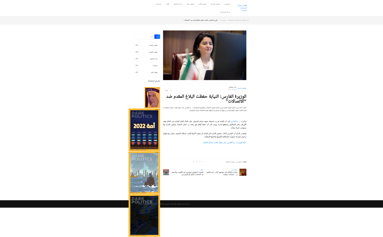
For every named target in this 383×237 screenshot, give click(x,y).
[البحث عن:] (144, 36)
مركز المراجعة (225, 12)
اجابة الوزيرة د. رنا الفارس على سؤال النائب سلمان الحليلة (224, 142)
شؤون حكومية (147, 52)
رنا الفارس (239, 162)
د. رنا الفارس (235, 121)
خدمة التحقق (178, 4)
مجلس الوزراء (215, 4)
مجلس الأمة (202, 4)
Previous (235, 170)
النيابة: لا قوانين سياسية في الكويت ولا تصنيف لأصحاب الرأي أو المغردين (187, 173)
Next (202, 170)
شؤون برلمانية (147, 45)
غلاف (167, 4)
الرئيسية (227, 4)
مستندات (158, 4)
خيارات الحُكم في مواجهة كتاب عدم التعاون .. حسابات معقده (222, 173)
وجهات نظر (190, 4)
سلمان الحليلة (230, 162)
